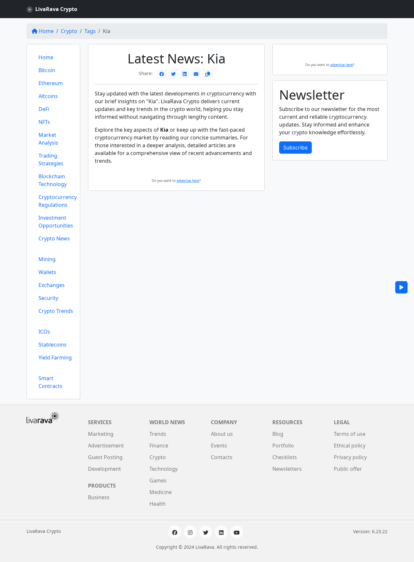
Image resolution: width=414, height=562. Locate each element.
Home (46, 31)
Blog (277, 433)
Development (104, 468)
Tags (90, 31)
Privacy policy (350, 457)
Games (158, 480)
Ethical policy (349, 445)
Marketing (101, 433)
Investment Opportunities (55, 221)
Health (157, 503)
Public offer (348, 468)
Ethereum (50, 83)
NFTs (44, 122)
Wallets (47, 272)
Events (219, 445)
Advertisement (106, 445)
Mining (47, 259)
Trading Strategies (50, 159)
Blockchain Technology (52, 180)
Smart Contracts (50, 382)
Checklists (284, 457)
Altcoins (48, 96)
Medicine (160, 492)
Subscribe (295, 147)
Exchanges (51, 285)
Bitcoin (46, 70)
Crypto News (54, 238)
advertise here (188, 180)
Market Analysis (48, 138)
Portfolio (283, 445)
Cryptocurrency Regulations (57, 200)
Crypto (69, 31)
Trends (157, 433)
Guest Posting (105, 457)
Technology (163, 468)
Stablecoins (52, 344)
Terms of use (349, 433)
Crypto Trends (55, 310)
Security (48, 298)
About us (222, 433)
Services (100, 422)
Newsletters (287, 468)
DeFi (43, 109)
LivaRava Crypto (56, 9)
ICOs (44, 331)
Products (102, 485)
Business (99, 497)
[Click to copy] (207, 74)
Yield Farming (55, 357)
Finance (158, 445)
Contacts (222, 457)
